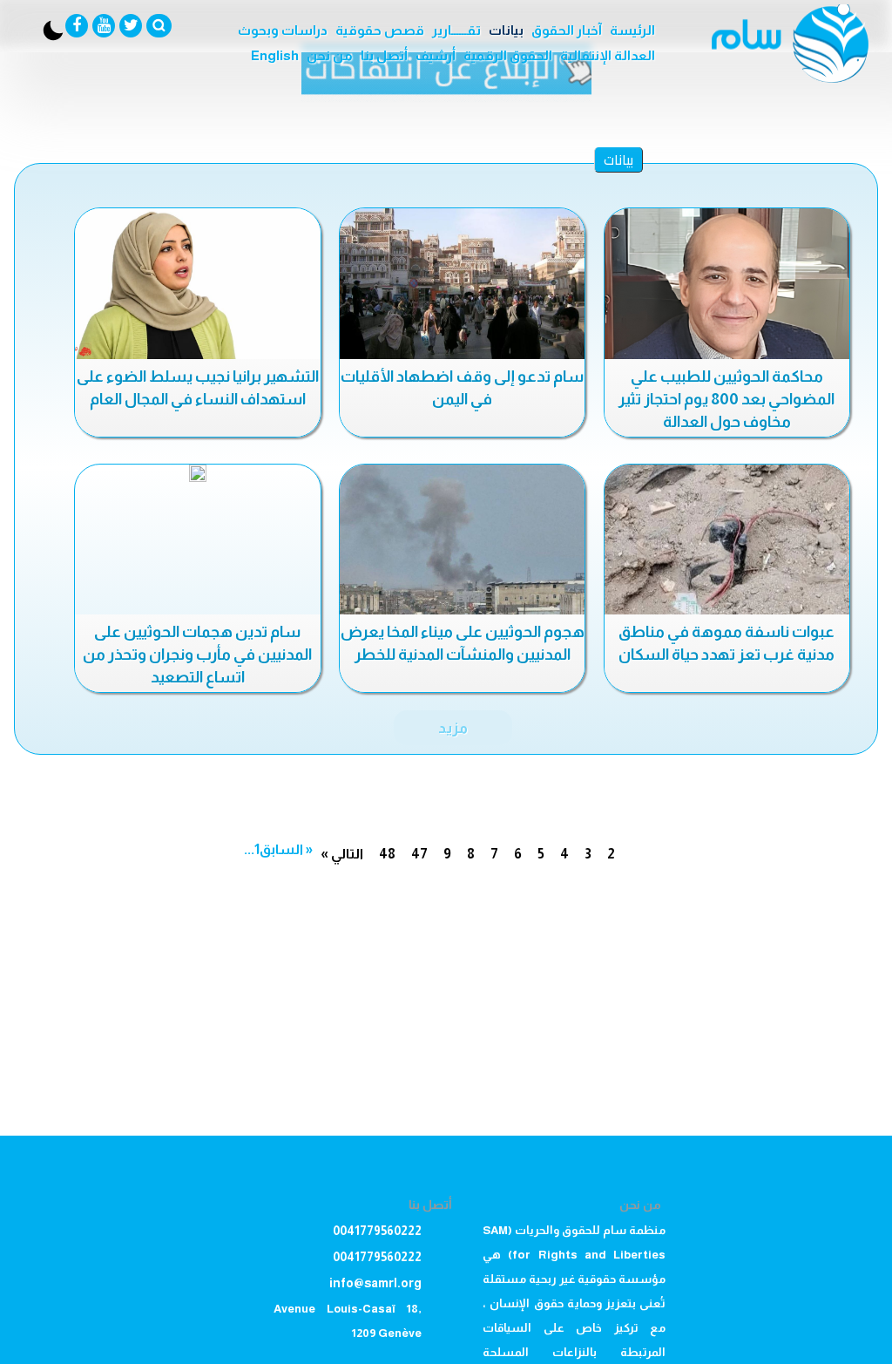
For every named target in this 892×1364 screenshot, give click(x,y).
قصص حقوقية (379, 30)
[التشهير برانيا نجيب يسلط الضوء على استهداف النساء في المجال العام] (197, 285)
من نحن (330, 55)
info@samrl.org (375, 1283)
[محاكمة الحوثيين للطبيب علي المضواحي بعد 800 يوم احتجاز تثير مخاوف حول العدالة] (727, 285)
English (275, 55)
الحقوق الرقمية (507, 55)
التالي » (342, 853)
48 (387, 853)
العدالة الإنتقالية (607, 55)
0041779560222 (377, 1231)
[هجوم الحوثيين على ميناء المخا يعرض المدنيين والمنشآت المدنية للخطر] (462, 542)
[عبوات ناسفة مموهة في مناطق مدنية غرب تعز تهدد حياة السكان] (727, 542)
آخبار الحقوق (566, 30)
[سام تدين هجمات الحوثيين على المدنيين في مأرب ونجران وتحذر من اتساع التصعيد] (197, 473)
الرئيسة (632, 30)
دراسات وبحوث (283, 30)
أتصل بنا (384, 55)
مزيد (453, 727)
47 (419, 853)
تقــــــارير (456, 30)
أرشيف (436, 55)
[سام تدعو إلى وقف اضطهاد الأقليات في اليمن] (462, 285)
